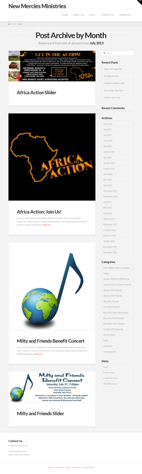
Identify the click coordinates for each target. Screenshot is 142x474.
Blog (68, 467)
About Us (59, 467)
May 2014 (107, 179)
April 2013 (107, 213)
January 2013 (109, 219)
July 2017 (107, 129)
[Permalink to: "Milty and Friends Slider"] (51, 387)
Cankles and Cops (112, 97)
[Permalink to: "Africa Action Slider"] (51, 66)
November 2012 (110, 224)
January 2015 (109, 163)
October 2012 (109, 230)
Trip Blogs (107, 346)
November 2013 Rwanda (114, 323)
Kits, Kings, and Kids (113, 90)
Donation (89, 467)
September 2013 (110, 196)
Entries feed (108, 372)
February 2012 (109, 235)
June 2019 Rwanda (111, 307)
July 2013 (107, 202)
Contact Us (77, 467)
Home (50, 467)
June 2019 (107, 124)
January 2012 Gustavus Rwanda (117, 284)
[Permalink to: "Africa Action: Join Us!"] (51, 157)
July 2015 (107, 157)
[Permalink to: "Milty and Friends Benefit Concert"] (51, 286)
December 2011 (110, 246)
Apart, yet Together (113, 69)
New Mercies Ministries (37, 6)
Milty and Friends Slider (40, 413)
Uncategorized (109, 351)
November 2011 (110, 252)
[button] (139, 2)
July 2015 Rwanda (111, 301)
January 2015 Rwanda (112, 290)
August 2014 (109, 168)
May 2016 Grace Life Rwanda (115, 312)
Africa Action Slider (36, 92)
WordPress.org (109, 384)
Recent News (109, 334)
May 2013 (107, 207)
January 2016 (109, 151)
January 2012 (109, 241)
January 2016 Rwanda (112, 295)
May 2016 (107, 146)
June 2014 (107, 174)
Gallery (106, 273)
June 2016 (107, 140)
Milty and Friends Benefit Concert (50, 341)
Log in (105, 367)
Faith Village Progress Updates (116, 267)
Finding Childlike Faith (114, 83)
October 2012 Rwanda (113, 329)
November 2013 (110, 191)
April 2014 (107, 185)
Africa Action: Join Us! (39, 211)
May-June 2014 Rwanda (113, 318)
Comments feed (110, 378)
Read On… (47, 225)
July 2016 (107, 135)
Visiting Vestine (111, 76)
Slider (105, 340)
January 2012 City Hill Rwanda (116, 279)
